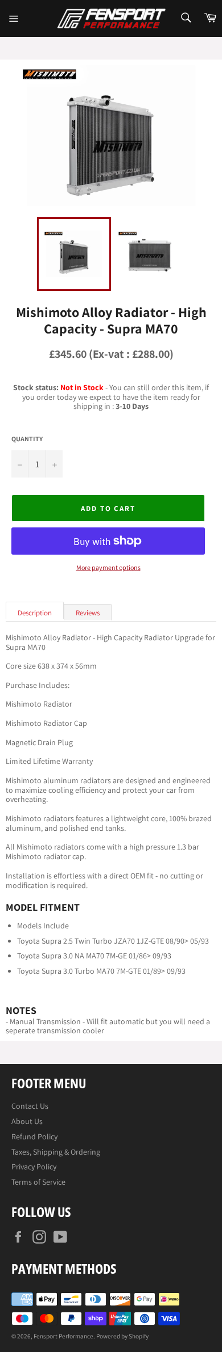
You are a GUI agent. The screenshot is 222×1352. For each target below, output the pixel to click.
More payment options (108, 568)
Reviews (88, 613)
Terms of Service (38, 1182)
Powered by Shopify (122, 1336)
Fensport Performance (63, 1336)
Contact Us (29, 1106)
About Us (27, 1121)
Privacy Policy (33, 1166)
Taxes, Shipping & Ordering (55, 1152)
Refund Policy (34, 1136)
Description (35, 613)
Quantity (27, 439)
